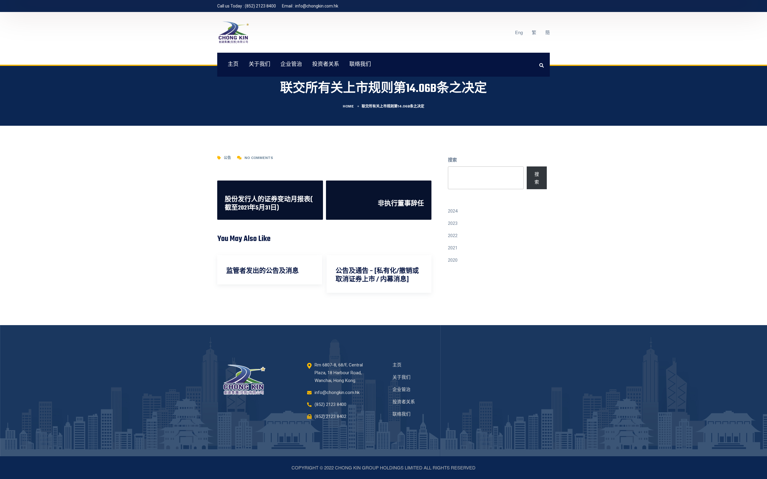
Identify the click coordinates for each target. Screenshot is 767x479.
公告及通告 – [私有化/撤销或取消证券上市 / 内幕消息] (377, 275)
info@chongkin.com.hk (316, 6)
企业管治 (291, 65)
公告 (227, 158)
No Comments (258, 158)
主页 (233, 65)
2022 (453, 235)
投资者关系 (325, 65)
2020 (453, 260)
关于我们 (259, 65)
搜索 (452, 159)
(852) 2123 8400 (260, 6)
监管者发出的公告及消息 (262, 271)
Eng (519, 32)
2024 (453, 211)
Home (348, 106)
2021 (453, 248)
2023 (453, 223)
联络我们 (360, 65)
